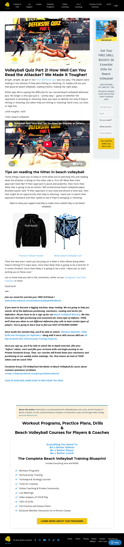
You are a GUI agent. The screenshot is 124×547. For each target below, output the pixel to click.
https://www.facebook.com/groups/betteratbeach (33, 373)
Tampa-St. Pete (17, 5)
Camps (38, 4)
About (94, 539)
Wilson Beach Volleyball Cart (68, 255)
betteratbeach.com (29, 415)
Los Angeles (29, 5)
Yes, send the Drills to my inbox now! (106, 143)
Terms (77, 539)
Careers (102, 539)
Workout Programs (50, 5)
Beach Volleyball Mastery (67, 314)
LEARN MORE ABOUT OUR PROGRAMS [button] (62, 521)
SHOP (109, 4)
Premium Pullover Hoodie (31, 255)
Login (116, 5)
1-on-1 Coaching (78, 5)
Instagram (70, 277)
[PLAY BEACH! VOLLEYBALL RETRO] (31, 231)
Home (69, 539)
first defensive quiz (46, 79)
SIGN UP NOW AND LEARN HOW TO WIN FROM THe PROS (34, 380)
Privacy (86, 539)
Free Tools (103, 541)
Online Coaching (65, 5)
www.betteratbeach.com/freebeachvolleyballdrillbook (33, 300)
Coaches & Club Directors (95, 5)
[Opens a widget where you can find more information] (115, 543)
